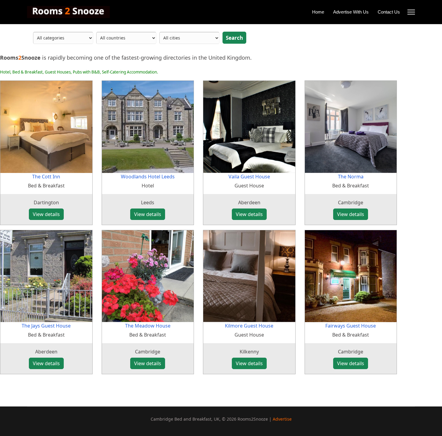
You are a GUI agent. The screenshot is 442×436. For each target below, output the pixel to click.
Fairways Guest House (350, 325)
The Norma (351, 176)
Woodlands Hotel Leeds (148, 176)
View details (46, 214)
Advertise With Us (351, 11)
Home (318, 11)
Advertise (282, 419)
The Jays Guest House (46, 325)
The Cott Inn (46, 176)
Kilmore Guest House (249, 325)
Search (234, 37)
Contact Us (389, 11)
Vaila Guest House (249, 176)
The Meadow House (147, 325)
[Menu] (411, 12)
